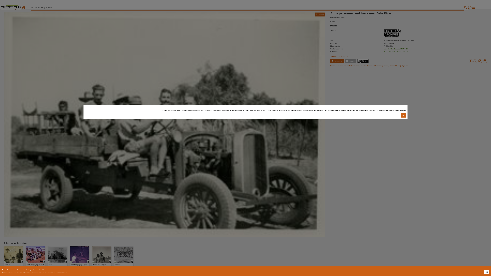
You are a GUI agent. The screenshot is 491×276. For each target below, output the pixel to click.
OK (404, 115)
